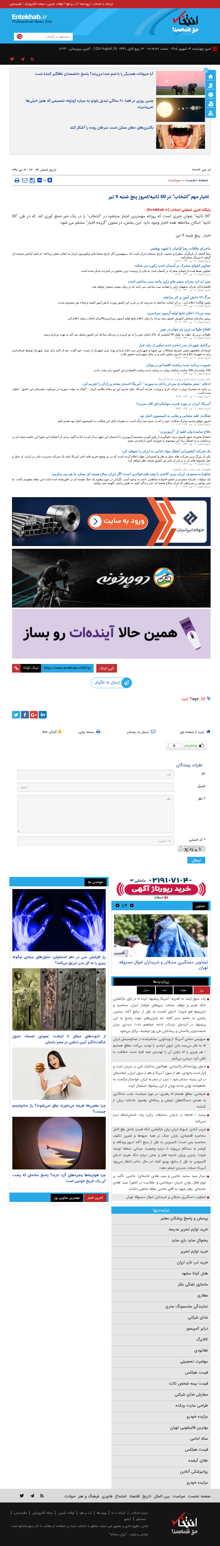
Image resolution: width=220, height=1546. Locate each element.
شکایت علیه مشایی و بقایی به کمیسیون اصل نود (175, 416)
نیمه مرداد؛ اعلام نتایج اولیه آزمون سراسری (179, 313)
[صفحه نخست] (211, 76)
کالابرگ (202, 1339)
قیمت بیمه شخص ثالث (188, 1383)
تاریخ (146, 1496)
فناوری (107, 1496)
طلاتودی (201, 1350)
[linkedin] (43, 714)
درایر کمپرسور (197, 1328)
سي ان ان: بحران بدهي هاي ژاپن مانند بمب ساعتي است (169, 281)
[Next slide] (117, 905)
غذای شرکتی (198, 1317)
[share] (12, 59)
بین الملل (162, 1496)
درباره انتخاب (139, 1512)
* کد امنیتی (197, 840)
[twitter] (16, 714)
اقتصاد (134, 1496)
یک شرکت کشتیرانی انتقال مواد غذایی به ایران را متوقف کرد (166, 451)
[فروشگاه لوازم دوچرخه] (111, 578)
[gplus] (34, 714)
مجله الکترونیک (34, 3)
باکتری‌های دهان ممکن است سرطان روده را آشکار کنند (111, 128)
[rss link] (42, 1495)
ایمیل (201, 786)
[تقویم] (211, 103)
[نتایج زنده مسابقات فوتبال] (211, 113)
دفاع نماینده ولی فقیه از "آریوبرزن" (185, 431)
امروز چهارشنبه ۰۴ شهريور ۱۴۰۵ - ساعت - (178, 48)
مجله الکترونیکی (42, 1512)
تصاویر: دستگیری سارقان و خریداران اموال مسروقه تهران (163, 965)
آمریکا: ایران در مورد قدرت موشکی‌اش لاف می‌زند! (173, 404)
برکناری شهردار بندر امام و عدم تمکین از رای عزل (175, 345)
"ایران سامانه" (118, 1534)
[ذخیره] (32, 180)
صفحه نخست (196, 180)
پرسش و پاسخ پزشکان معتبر (184, 1218)
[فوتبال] (211, 94)
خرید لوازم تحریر (194, 1251)
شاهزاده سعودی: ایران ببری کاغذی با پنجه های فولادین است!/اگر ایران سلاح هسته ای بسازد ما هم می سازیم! (131, 474)
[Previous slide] (132, 905)
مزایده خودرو (197, 1416)
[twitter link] (22, 1495)
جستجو (141, 1519)
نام (203, 773)
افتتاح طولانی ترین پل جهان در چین (185, 329)
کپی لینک (107, 668)
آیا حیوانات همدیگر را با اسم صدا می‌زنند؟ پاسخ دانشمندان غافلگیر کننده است (94, 74)
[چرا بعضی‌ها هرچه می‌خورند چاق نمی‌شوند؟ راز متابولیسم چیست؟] (59, 1073)
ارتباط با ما (118, 1512)
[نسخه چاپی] (17, 180)
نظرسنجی (15, 3)
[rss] (32, 59)
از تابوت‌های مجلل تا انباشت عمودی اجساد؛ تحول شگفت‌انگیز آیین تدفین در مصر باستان (59, 1039)
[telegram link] (32, 1495)
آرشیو (127, 1519)
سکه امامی (199, 1438)
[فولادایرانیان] (111, 521)
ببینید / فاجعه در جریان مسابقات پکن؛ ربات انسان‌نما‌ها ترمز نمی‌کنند (159, 1118)
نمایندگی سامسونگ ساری (186, 1306)
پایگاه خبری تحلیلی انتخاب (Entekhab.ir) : (178, 210)
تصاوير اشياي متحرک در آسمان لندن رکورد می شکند (173, 265)
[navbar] (214, 49)
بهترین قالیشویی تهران (189, 1427)
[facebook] (25, 714)
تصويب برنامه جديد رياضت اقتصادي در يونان (178, 365)
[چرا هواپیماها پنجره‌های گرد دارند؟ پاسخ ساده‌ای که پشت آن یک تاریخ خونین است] (59, 1143)
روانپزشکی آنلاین (194, 1471)
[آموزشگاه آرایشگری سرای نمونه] (111, 634)
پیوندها (85, 3)
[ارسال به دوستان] (24, 180)
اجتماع (120, 1496)
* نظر (201, 798)
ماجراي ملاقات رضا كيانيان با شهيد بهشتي (180, 248)
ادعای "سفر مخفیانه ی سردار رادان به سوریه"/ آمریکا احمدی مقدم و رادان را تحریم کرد (147, 384)
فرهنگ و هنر (88, 1496)
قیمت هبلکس (196, 1372)
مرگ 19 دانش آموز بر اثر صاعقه (187, 297)
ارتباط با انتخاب (102, 3)
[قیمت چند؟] (211, 85)
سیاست (174, 180)
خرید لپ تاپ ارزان (192, 1262)
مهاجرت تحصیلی (194, 1361)
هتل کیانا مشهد (195, 1273)
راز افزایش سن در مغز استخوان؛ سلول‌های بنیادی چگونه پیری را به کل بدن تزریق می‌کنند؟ (59, 960)
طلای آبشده (198, 1460)
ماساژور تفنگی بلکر (193, 1284)
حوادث (69, 1496)
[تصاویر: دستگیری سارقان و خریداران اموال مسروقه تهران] (161, 935)
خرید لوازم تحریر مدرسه (188, 1229)
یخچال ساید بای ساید (189, 1240)
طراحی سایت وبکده (191, 1405)
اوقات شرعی (55, 3)
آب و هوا (72, 3)
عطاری (202, 1295)
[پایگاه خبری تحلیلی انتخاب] (187, 24)
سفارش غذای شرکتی (191, 1394)
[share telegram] (22, 59)
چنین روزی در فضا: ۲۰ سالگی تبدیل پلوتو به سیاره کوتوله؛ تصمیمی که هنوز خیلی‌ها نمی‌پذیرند (89, 104)
